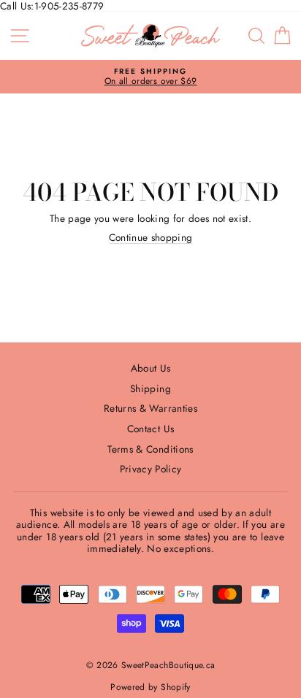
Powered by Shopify (150, 687)
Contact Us (150, 428)
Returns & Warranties (150, 408)
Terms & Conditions (150, 449)
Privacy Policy (151, 468)
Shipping (150, 388)
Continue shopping (151, 237)
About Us (151, 368)
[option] (150, 77)
